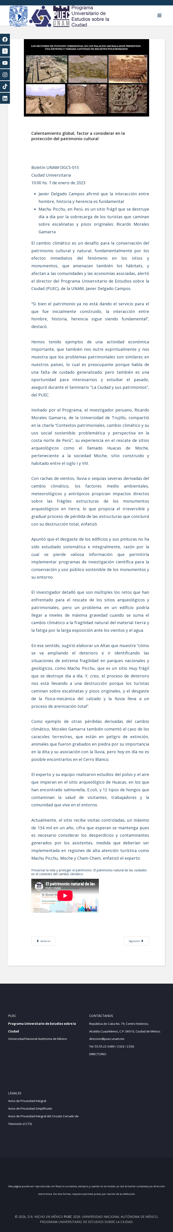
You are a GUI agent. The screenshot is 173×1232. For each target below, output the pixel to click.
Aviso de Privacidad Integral (27, 1101)
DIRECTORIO (97, 1054)
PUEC (68, 1216)
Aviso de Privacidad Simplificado (30, 1108)
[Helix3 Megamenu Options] (159, 15)
